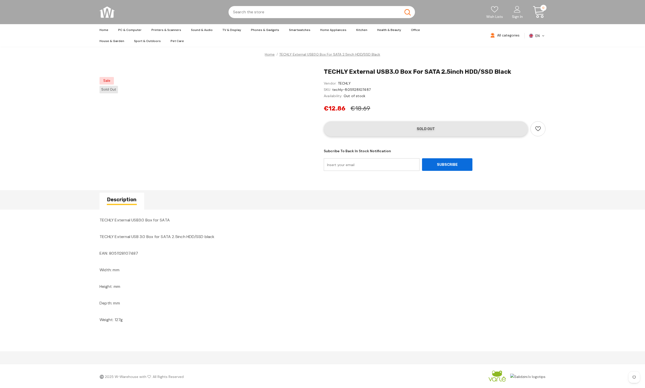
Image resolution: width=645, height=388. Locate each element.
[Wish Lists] (537, 128)
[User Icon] (517, 9)
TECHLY (344, 83)
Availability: (333, 96)
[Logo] (107, 12)
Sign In (517, 16)
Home (270, 54)
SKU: (327, 89)
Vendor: (330, 83)
